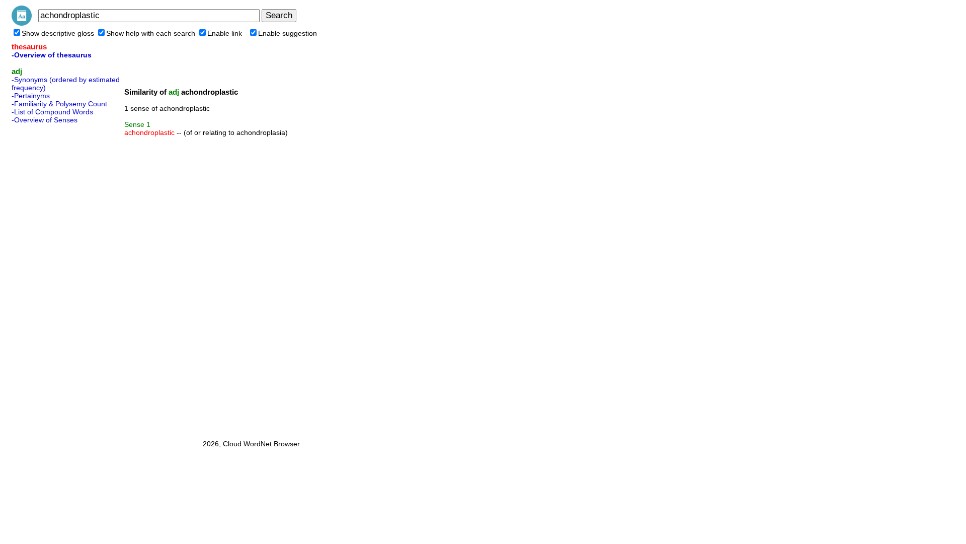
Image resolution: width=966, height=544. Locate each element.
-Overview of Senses (44, 120)
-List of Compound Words (52, 112)
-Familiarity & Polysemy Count (59, 104)
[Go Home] (22, 23)
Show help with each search (150, 33)
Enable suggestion (287, 33)
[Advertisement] (52, 278)
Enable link (224, 33)
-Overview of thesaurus (52, 55)
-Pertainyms (31, 96)
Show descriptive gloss (58, 33)
